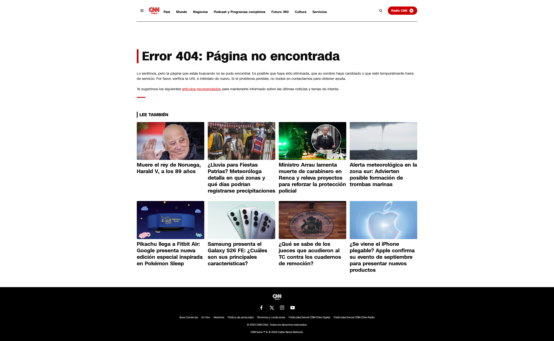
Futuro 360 (280, 12)
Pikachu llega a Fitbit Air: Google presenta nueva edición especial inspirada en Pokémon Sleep (170, 253)
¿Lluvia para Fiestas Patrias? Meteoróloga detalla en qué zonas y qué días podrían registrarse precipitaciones (241, 178)
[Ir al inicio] (154, 10)
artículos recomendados (201, 89)
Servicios (319, 12)
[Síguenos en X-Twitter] (271, 307)
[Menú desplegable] (142, 10)
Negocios (200, 12)
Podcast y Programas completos (239, 12)
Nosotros (219, 317)
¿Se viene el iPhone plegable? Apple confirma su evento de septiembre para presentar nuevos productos (382, 257)
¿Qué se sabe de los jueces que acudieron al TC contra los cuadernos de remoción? (310, 253)
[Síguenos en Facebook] (261, 307)
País (167, 12)
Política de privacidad (240, 317)
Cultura (300, 12)
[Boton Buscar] (381, 10)
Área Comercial (188, 317)
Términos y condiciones (271, 317)
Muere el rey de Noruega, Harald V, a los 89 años (169, 168)
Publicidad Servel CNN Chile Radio (354, 317)
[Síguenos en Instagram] (282, 307)
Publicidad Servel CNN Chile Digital (309, 317)
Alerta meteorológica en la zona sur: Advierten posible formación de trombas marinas (383, 174)
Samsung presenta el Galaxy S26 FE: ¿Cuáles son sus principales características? (237, 253)
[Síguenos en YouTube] (292, 307)
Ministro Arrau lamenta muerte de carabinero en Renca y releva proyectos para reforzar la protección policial (312, 178)
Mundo (181, 12)
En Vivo (205, 317)
